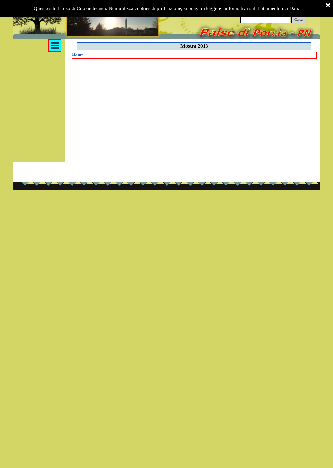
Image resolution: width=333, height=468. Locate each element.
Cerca (298, 19)
